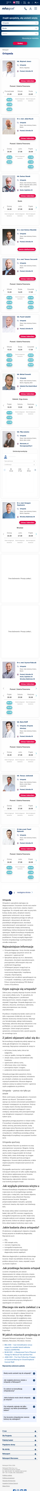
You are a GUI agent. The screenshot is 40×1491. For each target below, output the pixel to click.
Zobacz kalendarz (27, 81)
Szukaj (20, 43)
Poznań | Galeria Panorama (20, 86)
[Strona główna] (8, 8)
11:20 (30, 162)
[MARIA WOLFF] (8, 736)
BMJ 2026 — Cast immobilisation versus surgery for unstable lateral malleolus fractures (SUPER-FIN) (18, 1354)
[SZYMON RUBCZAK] (8, 676)
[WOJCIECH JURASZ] (8, 68)
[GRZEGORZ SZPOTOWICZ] (8, 510)
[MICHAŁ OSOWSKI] (8, 381)
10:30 (9, 100)
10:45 (9, 714)
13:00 (9, 879)
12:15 (9, 874)
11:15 (30, 884)
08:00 (9, 307)
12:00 (9, 109)
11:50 (9, 422)
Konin (20, 201)
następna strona (23, 899)
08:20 (30, 360)
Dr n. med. (25, 119)
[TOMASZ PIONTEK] (8, 621)
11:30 (9, 104)
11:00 (30, 157)
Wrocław (20, 528)
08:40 (9, 157)
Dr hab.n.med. (24, 615)
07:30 (9, 298)
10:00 (9, 162)
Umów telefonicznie (26, 249)
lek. (24, 61)
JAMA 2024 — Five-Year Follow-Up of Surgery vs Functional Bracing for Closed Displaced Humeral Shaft (20, 1366)
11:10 (9, 413)
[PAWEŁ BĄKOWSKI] (8, 843)
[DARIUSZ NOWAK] (8, 183)
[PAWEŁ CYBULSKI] (8, 324)
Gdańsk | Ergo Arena (20, 399)
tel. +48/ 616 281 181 (8, 1477)
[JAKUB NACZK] (8, 126)
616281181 (26, 9)
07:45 (9, 302)
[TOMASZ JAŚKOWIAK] (8, 789)
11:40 (30, 167)
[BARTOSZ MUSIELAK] (8, 237)
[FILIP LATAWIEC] (8, 439)
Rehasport (5, 50)
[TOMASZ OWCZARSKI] (8, 266)
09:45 (9, 709)
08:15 (30, 307)
